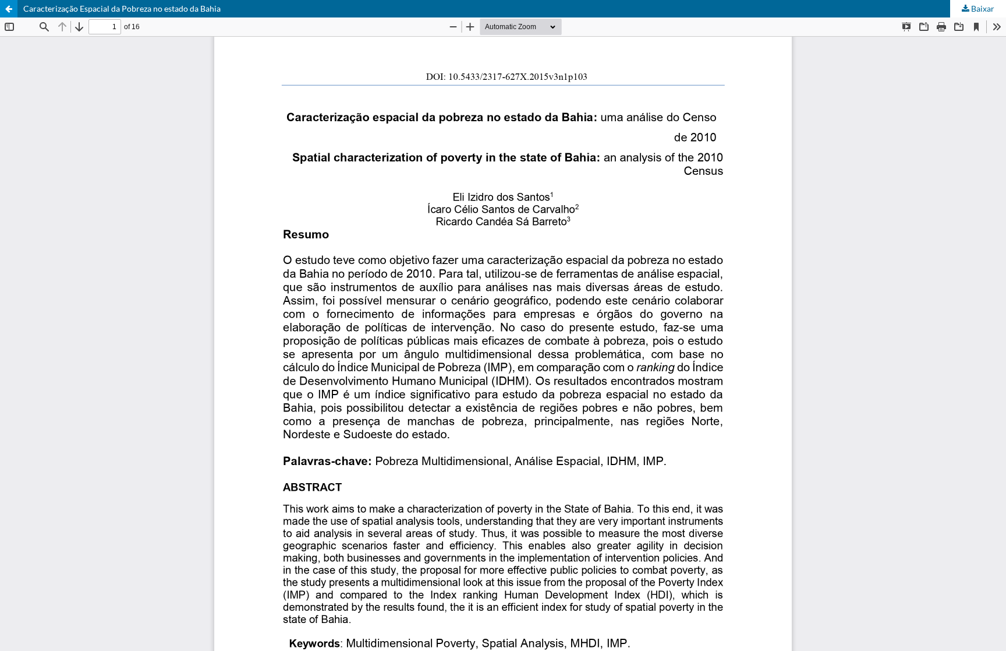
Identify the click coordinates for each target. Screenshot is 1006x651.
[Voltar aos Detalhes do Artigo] (8, 8)
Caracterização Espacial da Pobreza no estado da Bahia (122, 8)
